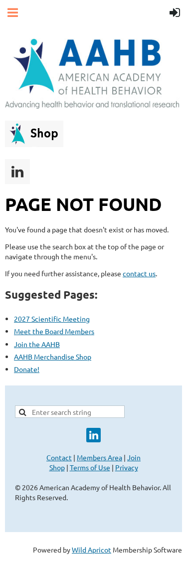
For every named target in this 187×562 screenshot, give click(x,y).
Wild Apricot (91, 549)
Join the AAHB (37, 344)
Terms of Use (90, 467)
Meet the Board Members (54, 331)
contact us (139, 273)
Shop (57, 467)
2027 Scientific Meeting (52, 318)
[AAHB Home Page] (92, 105)
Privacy (126, 467)
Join (134, 457)
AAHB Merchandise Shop (52, 356)
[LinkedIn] (17, 171)
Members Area (99, 457)
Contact (59, 457)
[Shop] (34, 144)
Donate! (26, 369)
